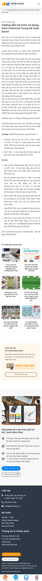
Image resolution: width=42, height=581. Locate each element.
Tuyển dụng (6, 542)
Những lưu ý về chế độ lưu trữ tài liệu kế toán (11, 294)
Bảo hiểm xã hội (8, 523)
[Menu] (39, 4)
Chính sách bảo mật (9, 545)
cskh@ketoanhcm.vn (12, 506)
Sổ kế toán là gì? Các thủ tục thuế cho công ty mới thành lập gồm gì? (31, 296)
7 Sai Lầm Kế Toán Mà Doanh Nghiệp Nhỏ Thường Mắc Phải (11, 268)
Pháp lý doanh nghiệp (10, 520)
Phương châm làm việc (10, 536)
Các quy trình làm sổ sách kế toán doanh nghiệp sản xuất (10, 325)
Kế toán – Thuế (7, 517)
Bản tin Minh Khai (8, 22)
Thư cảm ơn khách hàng (11, 539)
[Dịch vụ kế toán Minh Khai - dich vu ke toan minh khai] (13, 4)
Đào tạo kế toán (8, 526)
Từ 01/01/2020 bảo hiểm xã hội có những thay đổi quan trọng (31, 325)
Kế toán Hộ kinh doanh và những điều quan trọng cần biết (31, 268)
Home (4, 10)
